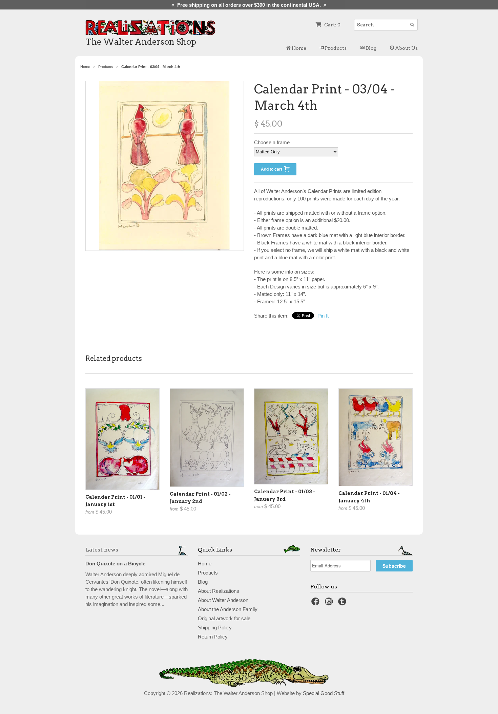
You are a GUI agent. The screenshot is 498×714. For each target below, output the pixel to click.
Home (298, 48)
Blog (370, 48)
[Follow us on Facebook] (316, 603)
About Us (406, 48)
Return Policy (213, 637)
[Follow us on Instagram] (330, 603)
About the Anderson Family (227, 609)
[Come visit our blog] (343, 603)
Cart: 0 (331, 24)
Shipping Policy (215, 627)
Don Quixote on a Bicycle (115, 563)
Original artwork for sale (224, 618)
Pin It (323, 316)
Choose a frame (272, 142)
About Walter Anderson (223, 600)
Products (335, 48)
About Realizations (218, 591)
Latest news (101, 549)
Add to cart (272, 169)
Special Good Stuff (323, 693)
